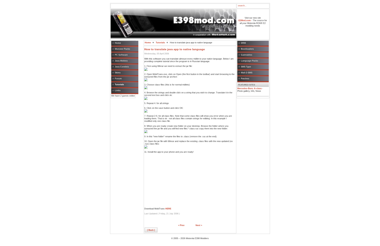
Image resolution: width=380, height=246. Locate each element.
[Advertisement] (174, 182)
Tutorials (119, 84)
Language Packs (249, 61)
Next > (199, 225)
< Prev (181, 225)
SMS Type (246, 66)
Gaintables (246, 55)
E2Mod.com (244, 20)
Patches (245, 78)
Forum (118, 78)
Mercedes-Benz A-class (249, 88)
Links (118, 90)
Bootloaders (247, 49)
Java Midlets (121, 61)
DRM (243, 43)
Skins (118, 72)
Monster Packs (122, 49)
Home (118, 43)
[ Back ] (151, 230)
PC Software (121, 55)
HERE (168, 208)
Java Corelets (122, 66)
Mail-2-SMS (246, 72)
